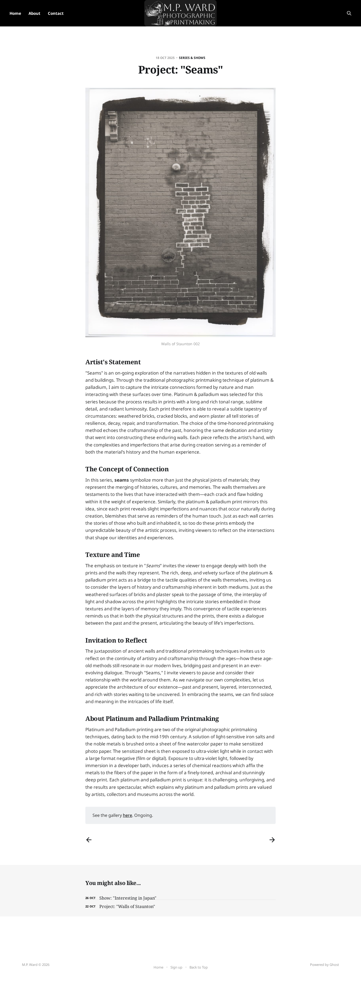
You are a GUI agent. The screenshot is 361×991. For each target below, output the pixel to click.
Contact (56, 13)
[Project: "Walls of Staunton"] (180, 906)
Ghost (334, 964)
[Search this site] (349, 13)
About (34, 13)
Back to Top (198, 967)
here (127, 815)
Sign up (176, 967)
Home (15, 13)
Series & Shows (192, 58)
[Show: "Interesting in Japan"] (180, 898)
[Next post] (272, 840)
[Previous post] (88, 840)
